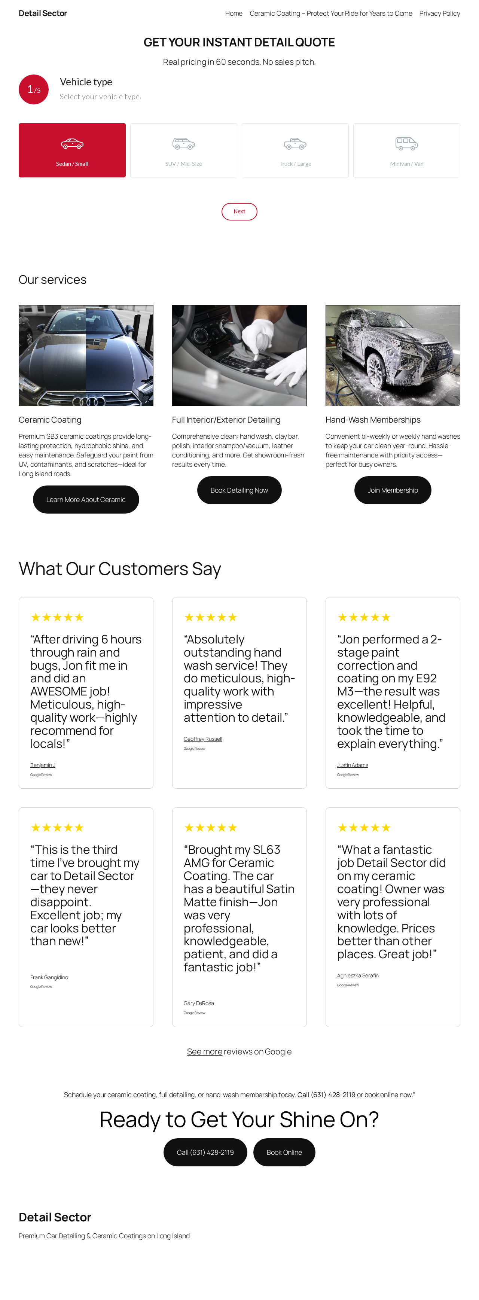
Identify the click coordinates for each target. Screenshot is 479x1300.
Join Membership (393, 489)
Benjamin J (42, 764)
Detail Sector (43, 13)
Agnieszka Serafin (358, 975)
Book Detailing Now (239, 489)
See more (204, 1051)
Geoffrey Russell (203, 738)
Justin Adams (352, 764)
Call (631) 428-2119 (327, 1094)
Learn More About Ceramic (86, 499)
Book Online (284, 1152)
